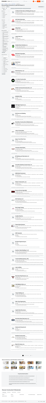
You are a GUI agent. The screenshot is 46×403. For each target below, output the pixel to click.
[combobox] (29, 1)
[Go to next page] (31, 355)
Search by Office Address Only (4, 9)
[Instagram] (42, 401)
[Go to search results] (8, 56)
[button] (2, 59)
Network (9, 1)
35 (30, 355)
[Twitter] (41, 401)
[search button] (33, 1)
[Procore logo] (4, 1)
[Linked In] (38, 401)
